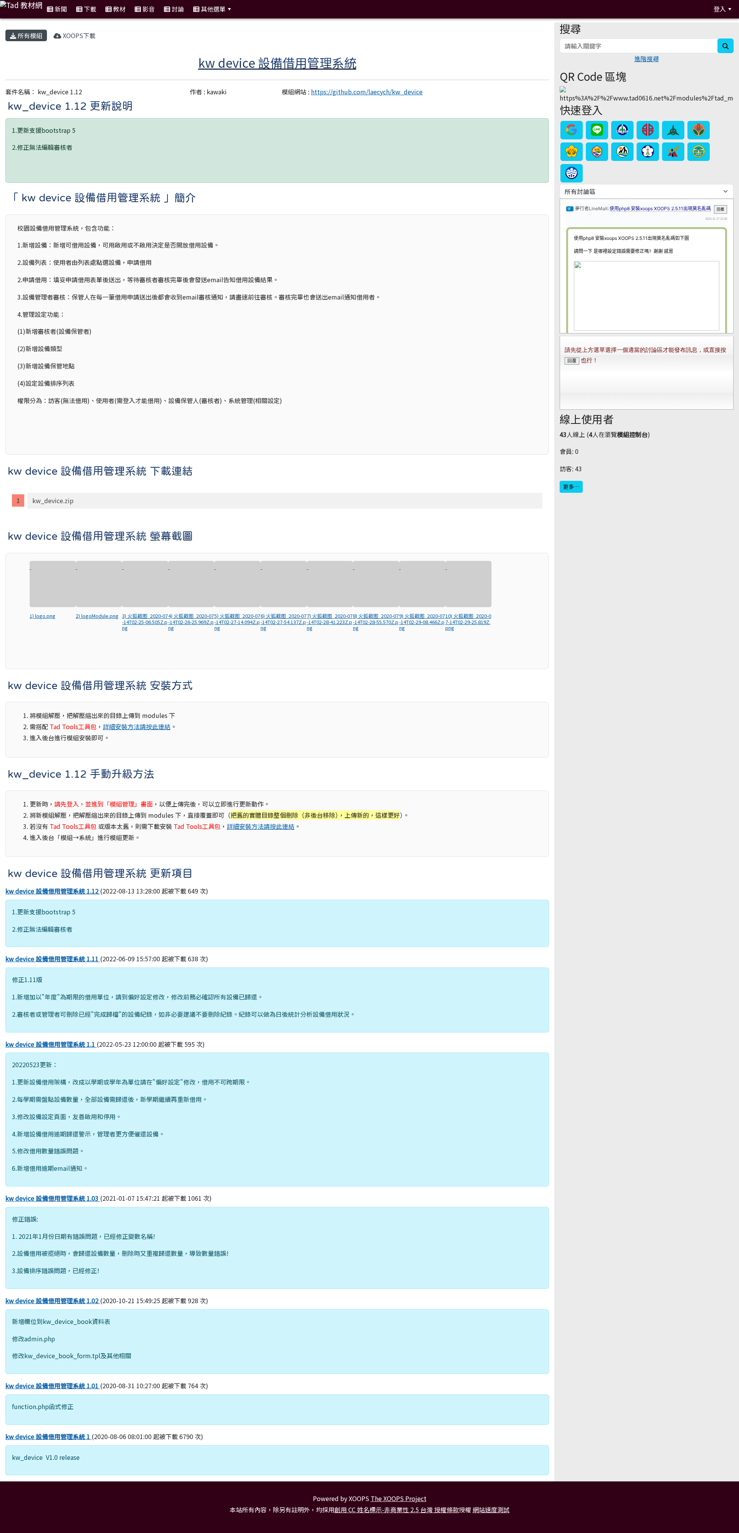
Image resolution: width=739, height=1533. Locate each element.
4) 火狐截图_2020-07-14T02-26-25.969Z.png (191, 621)
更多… (571, 486)
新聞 (60, 8)
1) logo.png (42, 615)
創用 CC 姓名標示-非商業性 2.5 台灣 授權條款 (396, 1509)
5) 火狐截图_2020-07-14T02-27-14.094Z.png (237, 621)
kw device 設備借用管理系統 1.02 (52, 1300)
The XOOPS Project (398, 1498)
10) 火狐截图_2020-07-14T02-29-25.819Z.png (468, 621)
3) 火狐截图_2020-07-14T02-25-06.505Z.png (145, 621)
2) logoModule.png (97, 615)
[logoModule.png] (99, 584)
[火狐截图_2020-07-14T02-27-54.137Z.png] (284, 584)
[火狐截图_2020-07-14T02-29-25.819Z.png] (468, 584)
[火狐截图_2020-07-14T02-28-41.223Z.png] (330, 584)
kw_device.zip (53, 500)
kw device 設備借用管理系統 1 (48, 1436)
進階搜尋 (646, 58)
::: (245, 9)
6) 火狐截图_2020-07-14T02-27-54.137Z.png (283, 621)
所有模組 (29, 35)
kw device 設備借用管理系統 (277, 62)
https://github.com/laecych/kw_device (367, 91)
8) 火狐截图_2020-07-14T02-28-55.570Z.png (376, 621)
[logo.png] (53, 584)
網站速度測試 (491, 1509)
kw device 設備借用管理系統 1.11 (52, 958)
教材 (118, 8)
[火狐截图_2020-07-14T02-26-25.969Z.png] (191, 584)
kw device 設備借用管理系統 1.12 (52, 890)
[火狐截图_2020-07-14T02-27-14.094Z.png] (237, 584)
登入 (720, 8)
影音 (148, 8)
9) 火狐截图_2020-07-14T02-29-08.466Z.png (422, 621)
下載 (89, 8)
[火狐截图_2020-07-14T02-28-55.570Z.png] (376, 584)
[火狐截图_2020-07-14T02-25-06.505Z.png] (145, 584)
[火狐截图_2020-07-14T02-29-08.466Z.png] (422, 584)
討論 (177, 8)
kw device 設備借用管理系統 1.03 (52, 1198)
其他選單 (212, 8)
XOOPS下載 (78, 35)
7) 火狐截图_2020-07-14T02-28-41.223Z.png (330, 621)
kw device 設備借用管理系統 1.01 (52, 1385)
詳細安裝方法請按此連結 (137, 726)
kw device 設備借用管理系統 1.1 (51, 1044)
